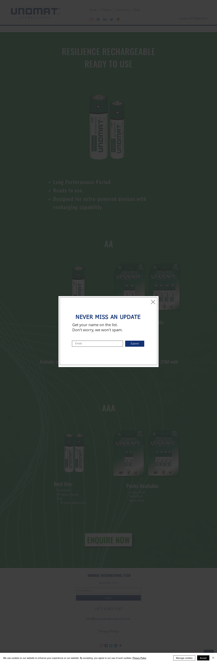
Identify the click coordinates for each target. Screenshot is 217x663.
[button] (153, 302)
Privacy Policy (139, 657)
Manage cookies (184, 657)
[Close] (213, 657)
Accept (203, 657)
